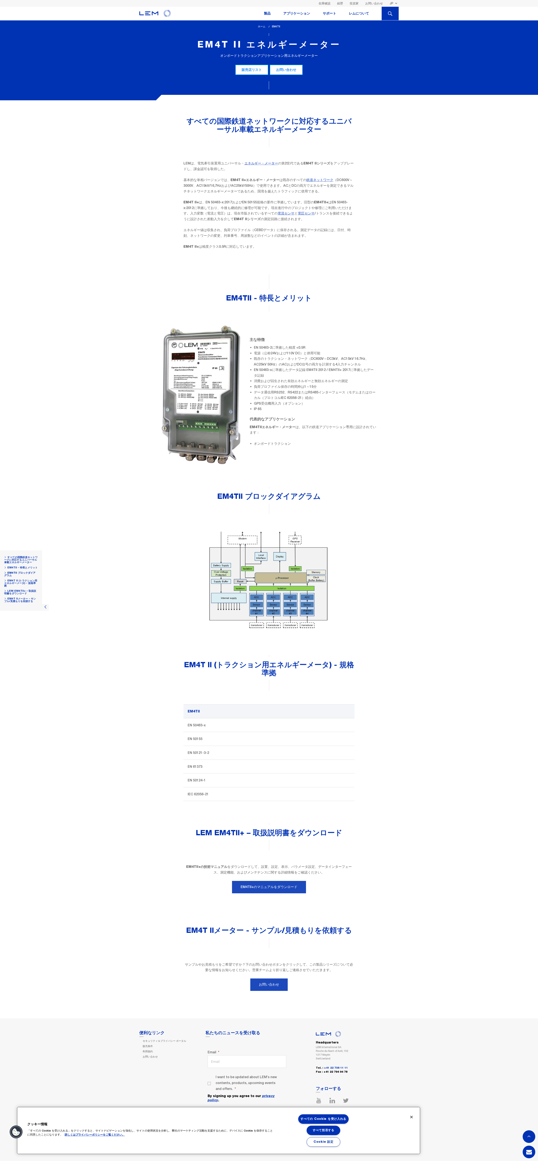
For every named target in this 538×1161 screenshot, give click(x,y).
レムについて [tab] (359, 13)
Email (212, 1052)
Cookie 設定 (323, 1141)
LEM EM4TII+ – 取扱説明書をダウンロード (20, 592)
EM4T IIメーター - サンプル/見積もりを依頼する (20, 599)
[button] (16, 1132)
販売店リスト (252, 69)
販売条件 (148, 1046)
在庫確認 (324, 3)
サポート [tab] (329, 13)
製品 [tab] (267, 13)
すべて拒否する (323, 1130)
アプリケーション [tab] (296, 13)
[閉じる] (411, 1117)
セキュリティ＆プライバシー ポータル (164, 1041)
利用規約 (148, 1051)
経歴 (340, 3)
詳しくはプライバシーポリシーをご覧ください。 (95, 1134)
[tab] (390, 13)
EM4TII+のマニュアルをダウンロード (269, 887)
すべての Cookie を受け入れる (323, 1118)
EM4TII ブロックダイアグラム (20, 574)
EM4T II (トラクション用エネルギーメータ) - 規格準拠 (20, 583)
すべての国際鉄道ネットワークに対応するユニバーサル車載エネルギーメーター (21, 560)
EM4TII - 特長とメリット (22, 567)
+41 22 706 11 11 (336, 1068)
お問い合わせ (374, 3)
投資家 (354, 3)
